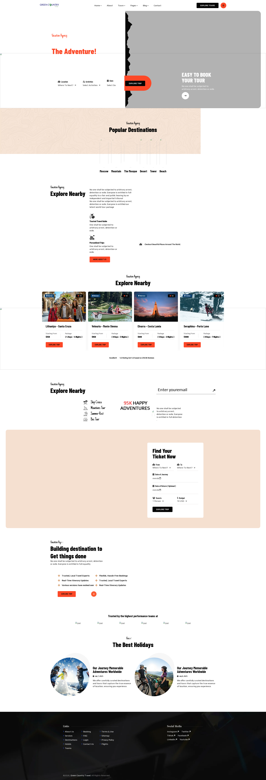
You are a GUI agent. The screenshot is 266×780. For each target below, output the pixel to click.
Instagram (172, 731)
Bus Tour (95, 419)
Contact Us (88, 744)
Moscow (104, 171)
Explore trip (135, 83)
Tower (153, 171)
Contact (157, 5)
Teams (68, 748)
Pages (133, 5)
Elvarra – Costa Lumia (149, 326)
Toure (121, 5)
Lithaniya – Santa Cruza (58, 326)
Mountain (116, 171)
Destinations (71, 740)
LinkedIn (171, 739)
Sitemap (105, 735)
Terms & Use (108, 731)
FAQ (85, 735)
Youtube (184, 739)
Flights (105, 744)
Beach (163, 171)
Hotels (68, 744)
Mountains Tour (98, 408)
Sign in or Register (60, 98)
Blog (145, 5)
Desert (143, 171)
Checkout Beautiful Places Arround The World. (163, 244)
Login (85, 740)
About (110, 5)
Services (68, 735)
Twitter (185, 731)
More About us (99, 259)
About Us (69, 731)
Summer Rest (97, 414)
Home (97, 5)
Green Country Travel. (81, 775)
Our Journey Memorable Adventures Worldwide (108, 669)
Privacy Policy (108, 740)
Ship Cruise (96, 402)
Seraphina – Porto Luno (196, 326)
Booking (87, 731)
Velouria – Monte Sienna (105, 326)
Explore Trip (54, 345)
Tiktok (170, 735)
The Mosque (130, 171)
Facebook (182, 735)
